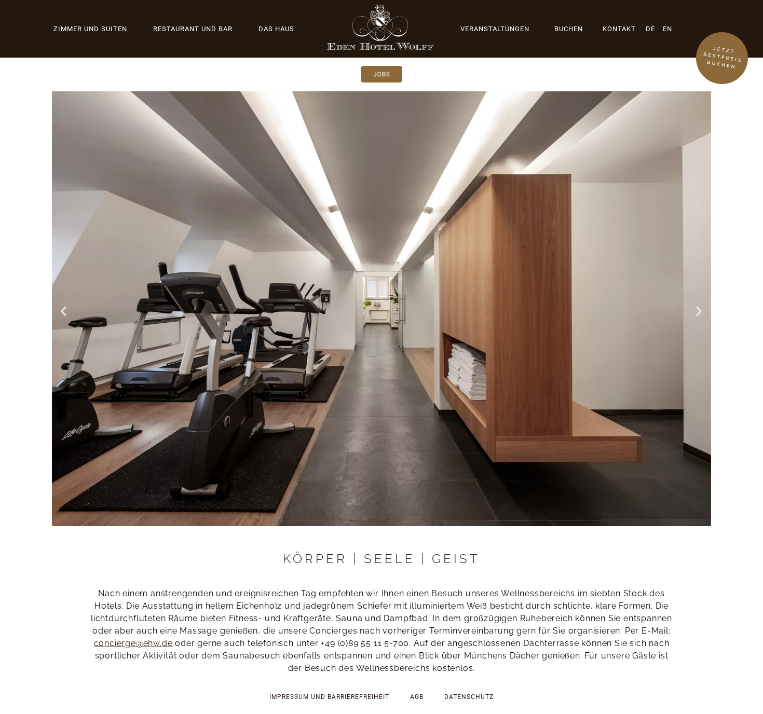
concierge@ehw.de (133, 643)
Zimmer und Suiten (90, 29)
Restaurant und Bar (193, 29)
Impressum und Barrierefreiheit (329, 697)
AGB (417, 697)
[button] (64, 310)
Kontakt (619, 29)
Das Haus (276, 29)
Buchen (568, 29)
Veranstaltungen (494, 29)
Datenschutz (469, 697)
